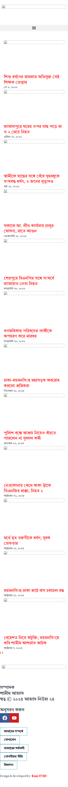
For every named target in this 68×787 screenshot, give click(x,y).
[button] (34, 28)
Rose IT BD (39, 776)
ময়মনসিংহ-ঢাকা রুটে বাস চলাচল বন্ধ (34, 591)
